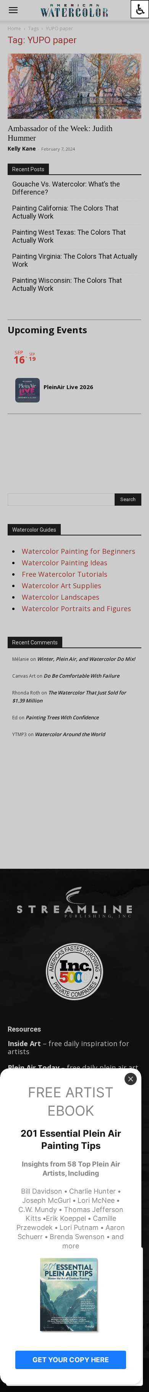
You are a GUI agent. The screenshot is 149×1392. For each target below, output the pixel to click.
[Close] (131, 1079)
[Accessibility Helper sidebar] (140, 9)
